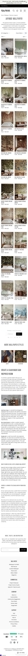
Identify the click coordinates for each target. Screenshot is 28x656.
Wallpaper (6, 15)
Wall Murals (14, 566)
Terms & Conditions (14, 621)
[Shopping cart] (21, 10)
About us (14, 595)
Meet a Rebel (14, 573)
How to (14, 617)
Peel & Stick (14, 570)
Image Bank (14, 605)
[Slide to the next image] (24, 356)
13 (17, 337)
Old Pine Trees (5, 410)
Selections (11, 15)
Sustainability (14, 597)
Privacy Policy (14, 624)
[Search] (13, 10)
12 (14, 337)
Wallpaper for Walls (14, 564)
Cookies (14, 626)
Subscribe (23, 549)
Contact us (14, 615)
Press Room (14, 601)
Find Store (14, 619)
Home (2, 15)
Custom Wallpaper (14, 568)
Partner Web (14, 603)
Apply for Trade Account (14, 587)
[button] (17, 10)
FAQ (14, 613)
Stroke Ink (3, 436)
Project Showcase (14, 583)
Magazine (14, 575)
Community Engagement (14, 599)
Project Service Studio (14, 585)
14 (19, 337)
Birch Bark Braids (5, 422)
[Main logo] (6, 10)
